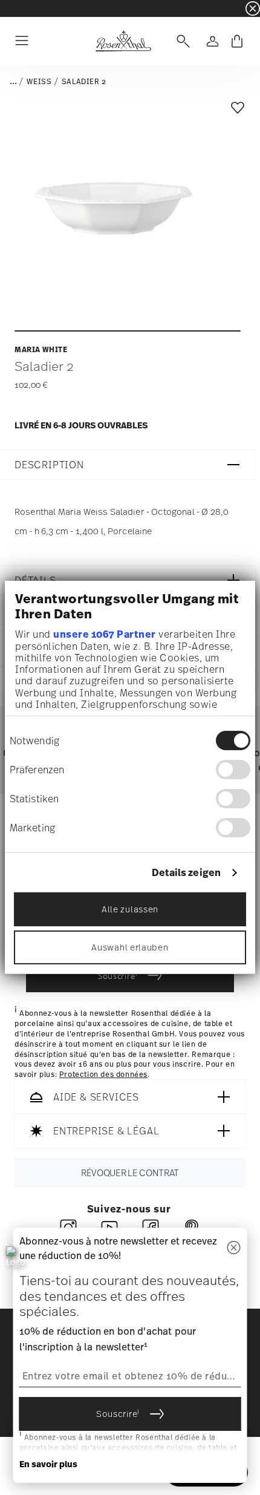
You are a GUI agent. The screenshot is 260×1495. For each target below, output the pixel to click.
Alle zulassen (130, 909)
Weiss (39, 82)
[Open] (180, 41)
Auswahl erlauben (129, 947)
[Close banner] (252, 8)
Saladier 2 (84, 82)
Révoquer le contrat (130, 1172)
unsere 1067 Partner (104, 633)
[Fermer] (234, 1248)
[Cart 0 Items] (237, 41)
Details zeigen (186, 872)
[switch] (233, 769)
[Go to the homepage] (123, 41)
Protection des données (103, 1074)
